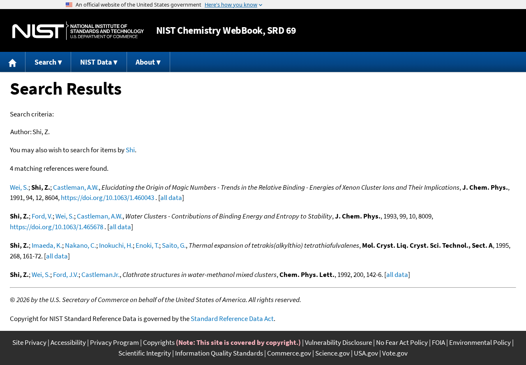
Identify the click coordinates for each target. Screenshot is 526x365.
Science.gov (332, 353)
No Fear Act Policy (402, 342)
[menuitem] (12, 62)
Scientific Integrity (144, 353)
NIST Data (96, 62)
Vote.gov (395, 353)
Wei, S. (19, 187)
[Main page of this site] (12, 62)
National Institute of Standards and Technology (78, 30)
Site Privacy (29, 342)
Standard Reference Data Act (232, 318)
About (145, 62)
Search (45, 62)
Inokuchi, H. (116, 245)
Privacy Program (114, 342)
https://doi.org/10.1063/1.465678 (56, 226)
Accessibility (68, 342)
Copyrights (159, 342)
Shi (130, 149)
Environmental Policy (480, 342)
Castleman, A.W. (76, 187)
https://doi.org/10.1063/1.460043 (107, 197)
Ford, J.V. (65, 274)
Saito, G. (174, 245)
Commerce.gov (289, 353)
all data (171, 197)
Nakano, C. (80, 245)
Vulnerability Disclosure (338, 342)
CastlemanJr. (100, 274)
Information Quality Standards (219, 353)
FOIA (438, 342)
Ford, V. (42, 216)
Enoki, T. (147, 245)
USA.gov (366, 353)
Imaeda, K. (47, 245)
